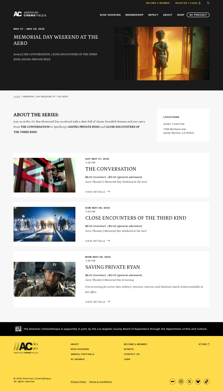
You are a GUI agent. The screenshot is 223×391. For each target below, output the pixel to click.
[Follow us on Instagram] (181, 381)
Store (203, 344)
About (168, 14)
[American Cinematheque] (30, 14)
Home (17, 96)
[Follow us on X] (189, 381)
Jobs (127, 359)
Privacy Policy (78, 381)
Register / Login (186, 3)
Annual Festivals (82, 354)
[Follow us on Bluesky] (198, 381)
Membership (134, 14)
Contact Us (132, 354)
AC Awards (78, 359)
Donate (129, 349)
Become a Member (158, 3)
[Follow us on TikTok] (206, 381)
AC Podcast (198, 14)
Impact (153, 14)
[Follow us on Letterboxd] (172, 381)
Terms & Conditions (100, 381)
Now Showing (110, 14)
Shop (180, 14)
